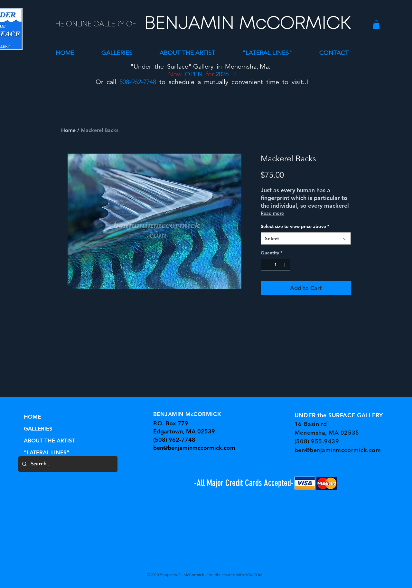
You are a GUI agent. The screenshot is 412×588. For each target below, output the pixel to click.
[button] (117, 53)
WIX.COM (254, 574)
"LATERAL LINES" (47, 452)
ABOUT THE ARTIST (49, 440)
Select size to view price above (295, 226)
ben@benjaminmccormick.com (194, 447)
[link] (376, 24)
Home (68, 130)
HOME (32, 416)
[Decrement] (266, 264)
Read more (272, 213)
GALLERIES (38, 428)
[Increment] (285, 264)
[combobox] (306, 238)
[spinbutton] (275, 264)
